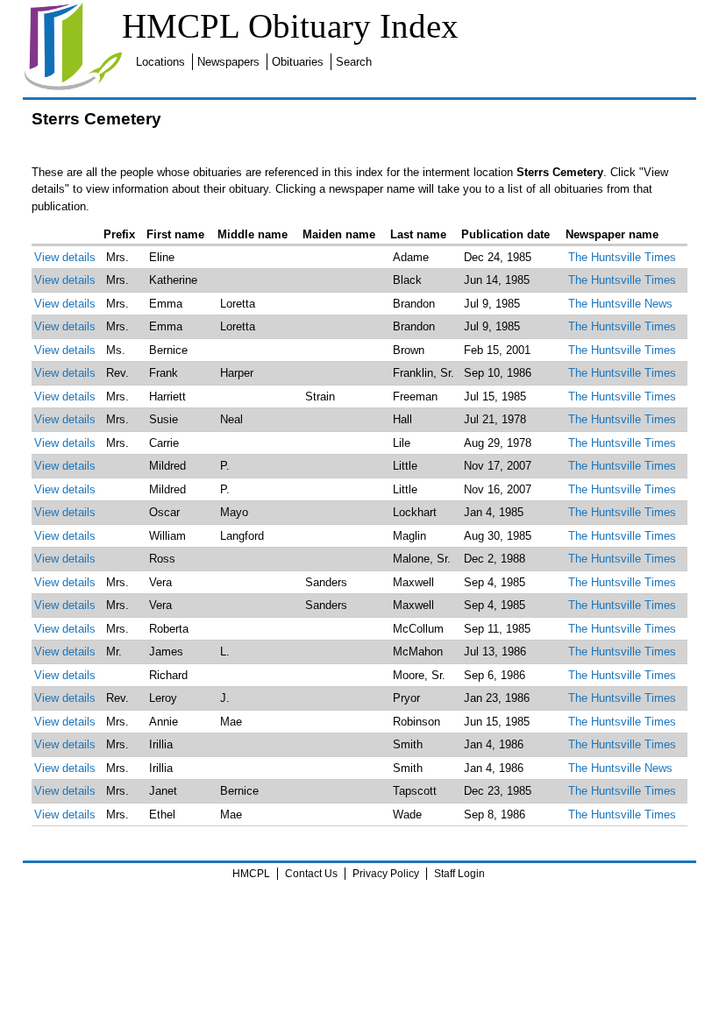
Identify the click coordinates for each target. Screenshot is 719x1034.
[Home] (73, 87)
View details (65, 257)
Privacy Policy (385, 874)
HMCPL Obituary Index (290, 26)
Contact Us (311, 874)
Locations (160, 61)
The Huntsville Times (622, 257)
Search (354, 61)
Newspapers (228, 61)
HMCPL (251, 874)
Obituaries (298, 61)
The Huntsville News (620, 303)
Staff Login (459, 874)
